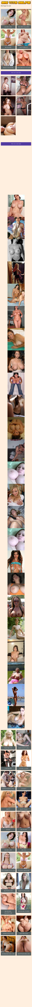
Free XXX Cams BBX (16, 72)
